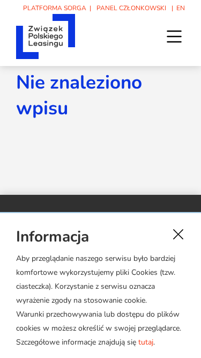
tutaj (145, 342)
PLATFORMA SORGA (54, 8)
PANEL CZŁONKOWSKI (131, 8)
